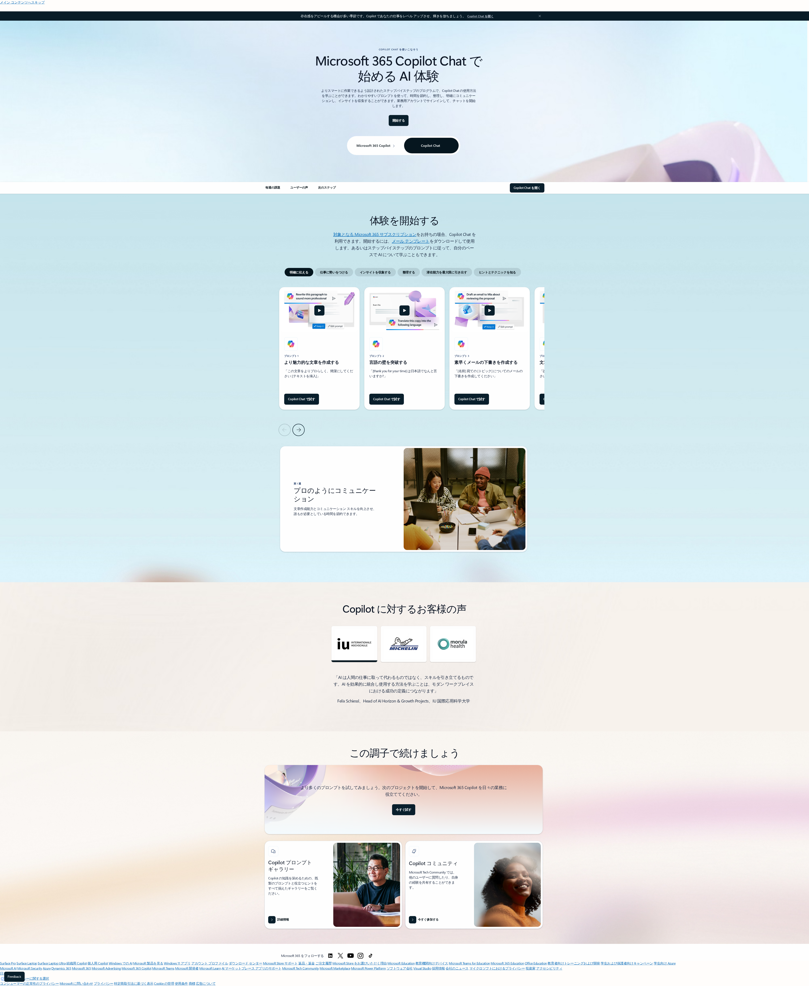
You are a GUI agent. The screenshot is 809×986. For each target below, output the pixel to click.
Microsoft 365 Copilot (136, 968)
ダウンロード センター (245, 963)
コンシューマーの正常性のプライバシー (29, 983)
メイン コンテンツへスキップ (22, 2)
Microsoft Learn (210, 968)
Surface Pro (8, 963)
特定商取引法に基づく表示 (133, 983)
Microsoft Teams (163, 968)
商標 (192, 983)
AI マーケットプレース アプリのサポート (251, 968)
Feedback (14, 976)
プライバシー (103, 983)
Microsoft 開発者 (187, 968)
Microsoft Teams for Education (469, 963)
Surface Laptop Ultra (52, 963)
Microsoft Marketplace (335, 968)
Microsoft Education (401, 963)
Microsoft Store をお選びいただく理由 (359, 963)
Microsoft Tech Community (300, 968)
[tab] (299, 272)
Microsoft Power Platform (368, 968)
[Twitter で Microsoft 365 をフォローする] (340, 955)
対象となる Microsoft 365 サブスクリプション (375, 234)
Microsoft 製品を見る (148, 963)
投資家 (531, 968)
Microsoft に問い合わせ (76, 983)
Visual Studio (422, 968)
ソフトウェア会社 (400, 968)
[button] (319, 310)
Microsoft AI (8, 968)
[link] (272, 189)
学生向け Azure (664, 963)
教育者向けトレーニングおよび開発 (574, 963)
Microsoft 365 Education (507, 963)
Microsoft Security (29, 968)
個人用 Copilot (97, 963)
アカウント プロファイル (209, 963)
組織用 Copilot (76, 963)
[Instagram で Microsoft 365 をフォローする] (360, 955)
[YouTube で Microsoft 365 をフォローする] (350, 955)
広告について (206, 983)
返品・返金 (306, 963)
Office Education (536, 963)
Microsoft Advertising (106, 968)
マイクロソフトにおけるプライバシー (497, 968)
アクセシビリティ (549, 968)
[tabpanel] (404, 419)
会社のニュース (457, 968)
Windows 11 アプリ (177, 963)
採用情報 (438, 968)
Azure (47, 968)
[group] (319, 348)
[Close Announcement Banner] (538, 16)
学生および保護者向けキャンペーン (627, 963)
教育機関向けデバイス (431, 963)
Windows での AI (121, 963)
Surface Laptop (26, 963)
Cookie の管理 (164, 983)
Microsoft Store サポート (280, 963)
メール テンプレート (411, 241)
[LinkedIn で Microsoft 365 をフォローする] (330, 955)
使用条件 (181, 983)
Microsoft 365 (81, 968)
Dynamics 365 (61, 968)
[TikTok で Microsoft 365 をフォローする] (370, 955)
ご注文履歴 (323, 963)
